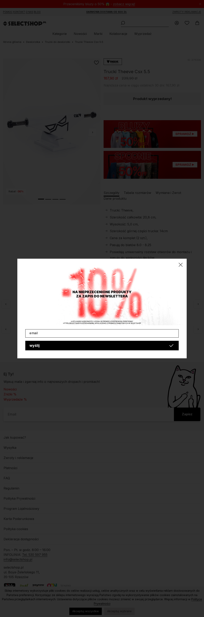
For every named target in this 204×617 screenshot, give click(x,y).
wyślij (34, 345)
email (33, 333)
